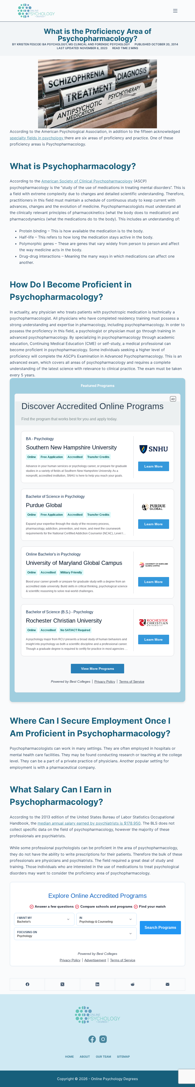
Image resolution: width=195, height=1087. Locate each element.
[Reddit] (132, 984)
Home (69, 1056)
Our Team (103, 1056)
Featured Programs (97, 385)
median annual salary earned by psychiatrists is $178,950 (89, 823)
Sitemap (123, 1056)
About (85, 1056)
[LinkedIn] (97, 984)
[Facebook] (27, 984)
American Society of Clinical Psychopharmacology (86, 181)
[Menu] (175, 11)
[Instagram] (103, 1039)
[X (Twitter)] (62, 984)
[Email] (167, 984)
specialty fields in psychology (37, 137)
